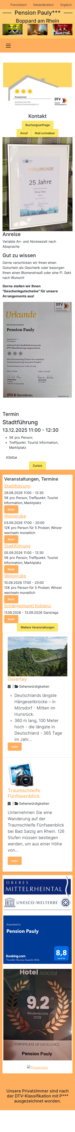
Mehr (11, 509)
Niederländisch (43, 4)
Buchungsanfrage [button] (37, 125)
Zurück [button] (37, 465)
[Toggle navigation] (8, 45)
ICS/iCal (11, 457)
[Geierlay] (37, 656)
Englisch (66, 4)
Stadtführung (17, 486)
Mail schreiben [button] (45, 133)
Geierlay (17, 679)
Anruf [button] (24, 133)
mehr (14, 746)
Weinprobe (15, 515)
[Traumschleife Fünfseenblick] (21, 774)
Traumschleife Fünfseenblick (24, 793)
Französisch (18, 4)
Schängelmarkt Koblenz (27, 605)
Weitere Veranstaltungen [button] (37, 627)
